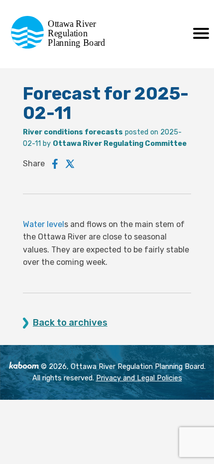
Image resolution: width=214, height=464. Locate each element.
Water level (43, 224)
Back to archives (70, 323)
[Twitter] (70, 164)
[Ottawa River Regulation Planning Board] (61, 46)
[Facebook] (55, 164)
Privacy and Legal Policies (139, 378)
